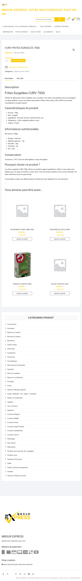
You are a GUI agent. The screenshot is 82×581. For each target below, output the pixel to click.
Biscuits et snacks (13, 337)
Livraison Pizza (12, 422)
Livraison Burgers (13, 414)
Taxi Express (45, 26)
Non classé (25, 71)
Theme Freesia (63, 578)
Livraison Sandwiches (15, 431)
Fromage (10, 381)
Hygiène (10, 402)
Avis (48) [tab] (20, 78)
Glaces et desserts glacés (16, 390)
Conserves (11, 357)
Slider (9, 463)
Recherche (59, 19)
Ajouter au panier (18, 60)
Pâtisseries (11, 447)
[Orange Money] (3, 552)
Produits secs (12, 455)
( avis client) (19, 53)
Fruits (9, 386)
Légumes (17, 71)
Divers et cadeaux (13, 373)
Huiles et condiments (15, 398)
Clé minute (48, 32)
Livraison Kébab (13, 418)
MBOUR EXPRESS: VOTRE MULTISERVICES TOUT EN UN (39, 12)
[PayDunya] (36, 552)
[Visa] (25, 552)
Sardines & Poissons (14, 459)
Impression (8, 32)
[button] (74, 50)
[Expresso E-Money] (14, 552)
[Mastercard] (19, 552)
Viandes (10, 471)
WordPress (77, 578)
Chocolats (11, 349)
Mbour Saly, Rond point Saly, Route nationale (17, 564)
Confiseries (11, 353)
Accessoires (11, 324)
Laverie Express (61, 26)
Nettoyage (11, 439)
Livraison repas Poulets (15, 427)
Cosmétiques (12, 361)
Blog (58, 32)
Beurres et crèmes (13, 332)
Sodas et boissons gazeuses (17, 467)
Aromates (10, 328)
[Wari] (31, 552)
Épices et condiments (15, 377)
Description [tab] (9, 78)
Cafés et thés (12, 345)
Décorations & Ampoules (16, 365)
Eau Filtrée (36, 32)
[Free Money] (9, 552)
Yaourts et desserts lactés (16, 476)
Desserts (10, 369)
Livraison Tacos (13, 435)
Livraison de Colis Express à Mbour (19, 26)
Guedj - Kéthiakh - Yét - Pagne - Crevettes (21, 394)
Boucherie (11, 341)
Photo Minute (21, 32)
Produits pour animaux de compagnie (20, 451)
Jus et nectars (12, 406)
